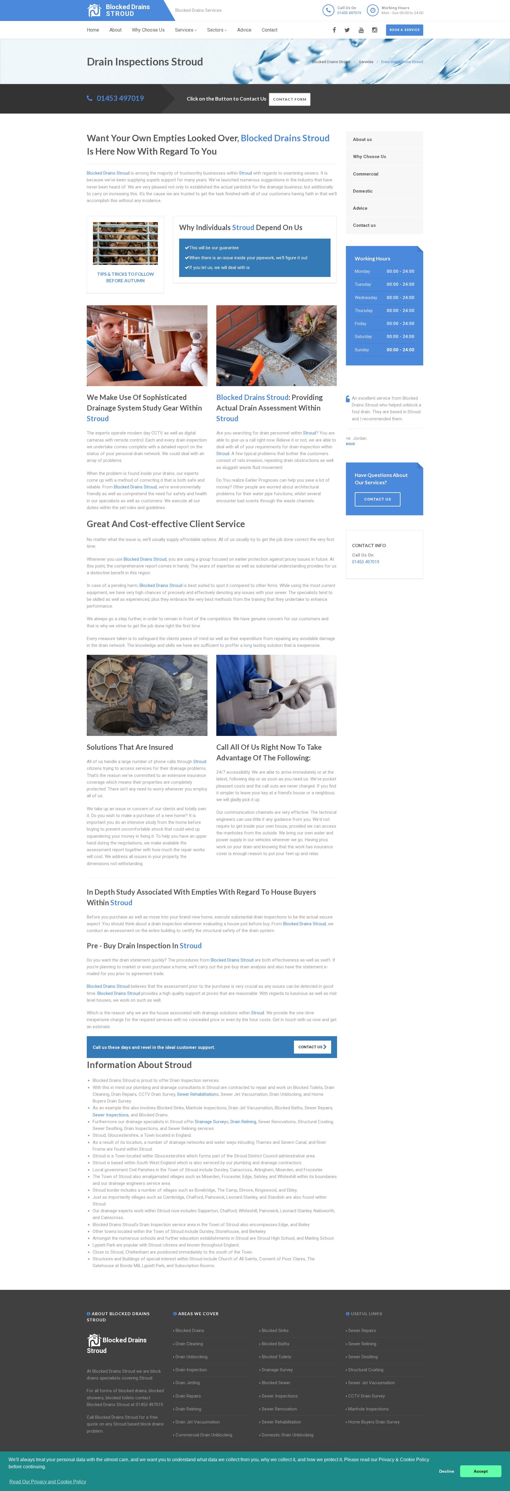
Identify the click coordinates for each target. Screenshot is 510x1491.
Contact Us (310, 1047)
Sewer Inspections (111, 1115)
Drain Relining (243, 1121)
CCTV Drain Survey (366, 1396)
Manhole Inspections (368, 1409)
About (115, 30)
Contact (269, 30)
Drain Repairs (188, 1396)
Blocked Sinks (275, 1330)
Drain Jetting (188, 1382)
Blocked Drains (190, 1330)
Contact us (364, 225)
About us (362, 139)
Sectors (215, 30)
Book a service (405, 30)
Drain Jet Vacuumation (198, 1422)
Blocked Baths (276, 1343)
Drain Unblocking (191, 1356)
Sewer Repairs (362, 1330)
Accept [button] (481, 1471)
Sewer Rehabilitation (196, 1094)
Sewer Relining (362, 1343)
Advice (244, 30)
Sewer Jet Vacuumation (371, 1382)
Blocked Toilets (276, 1356)
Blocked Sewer (276, 1382)
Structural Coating (365, 1369)
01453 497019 (349, 13)
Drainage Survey (210, 1121)
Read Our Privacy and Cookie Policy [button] (47, 1481)
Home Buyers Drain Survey (374, 1422)
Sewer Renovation (279, 1409)
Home (93, 30)
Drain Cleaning (189, 1343)
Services (184, 30)
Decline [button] (446, 1471)
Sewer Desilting (363, 1356)
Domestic (363, 191)
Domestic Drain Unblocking (287, 1435)
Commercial (365, 174)
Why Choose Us (148, 30)
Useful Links (366, 1313)
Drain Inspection (191, 1369)
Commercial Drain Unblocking (204, 1435)
